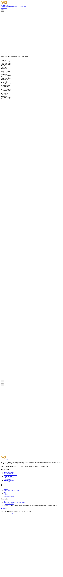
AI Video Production (9, 477)
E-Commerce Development (10, 475)
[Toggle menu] (2, 10)
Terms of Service (12, 514)
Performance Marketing (9, 480)
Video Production (8, 476)
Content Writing (7, 482)
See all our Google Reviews (19, 364)
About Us (16, 6)
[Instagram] (3, 508)
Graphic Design (7, 479)
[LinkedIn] (6, 508)
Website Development (9, 472)
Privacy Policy (4, 514)
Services (6, 6)
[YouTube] (4, 508)
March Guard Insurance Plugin (11, 490)
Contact (21, 6)
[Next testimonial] (2, 384)
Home (2, 6)
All (1, 267)
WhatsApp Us (17, 454)
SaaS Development (8, 473)
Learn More (3, 131)
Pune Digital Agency (9, 496)
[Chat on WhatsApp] (31, 575)
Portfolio (10, 6)
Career (24, 6)
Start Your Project (6, 454)
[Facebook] (1, 508)
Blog (13, 6)
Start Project (4, 8)
